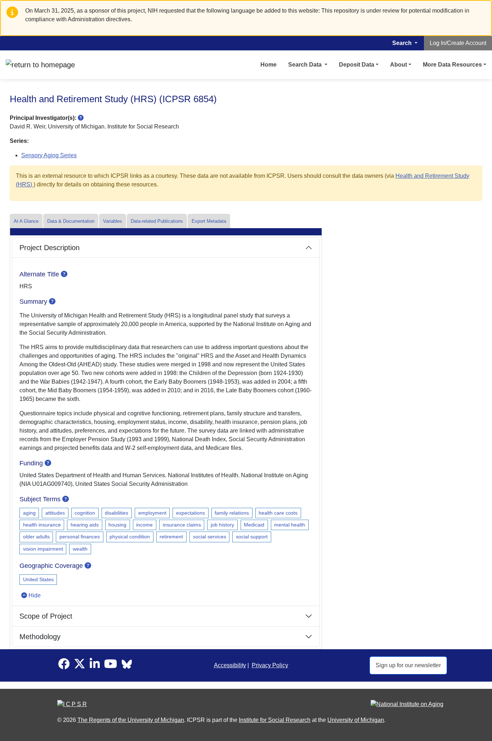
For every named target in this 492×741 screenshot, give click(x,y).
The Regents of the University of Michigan (130, 720)
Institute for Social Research (274, 720)
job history (222, 525)
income (144, 525)
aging (29, 513)
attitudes (55, 513)
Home (268, 65)
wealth (80, 549)
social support (252, 536)
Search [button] (402, 43)
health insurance (42, 525)
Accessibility (230, 665)
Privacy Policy (270, 665)
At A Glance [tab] (26, 221)
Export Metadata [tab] (209, 221)
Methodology (40, 637)
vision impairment (43, 549)
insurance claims (182, 525)
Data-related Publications (157, 221)
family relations (232, 513)
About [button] (398, 65)
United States (38, 579)
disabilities (116, 513)
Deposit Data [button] (356, 65)
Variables (112, 221)
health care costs (278, 513)
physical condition (129, 536)
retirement (171, 536)
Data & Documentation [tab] (70, 221)
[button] (81, 118)
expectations (190, 513)
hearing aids (85, 525)
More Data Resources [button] (452, 65)
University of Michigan (355, 720)
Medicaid (254, 525)
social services (209, 536)
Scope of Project (45, 616)
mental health (289, 525)
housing (117, 525)
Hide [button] (34, 595)
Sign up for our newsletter (408, 665)
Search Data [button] (305, 65)
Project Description (49, 248)
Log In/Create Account (458, 43)
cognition (85, 513)
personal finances (79, 536)
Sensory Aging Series (49, 155)
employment (152, 513)
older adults (36, 536)
